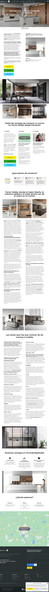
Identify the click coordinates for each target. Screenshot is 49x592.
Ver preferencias (44, 588)
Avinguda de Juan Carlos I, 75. (10, 504)
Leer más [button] (15, 184)
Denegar (36, 588)
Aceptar (29, 588)
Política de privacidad (39, 590)
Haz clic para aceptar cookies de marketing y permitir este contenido (24, 138)
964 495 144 (41, 504)
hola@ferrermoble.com (40, 505)
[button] (47, 583)
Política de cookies (34, 590)
